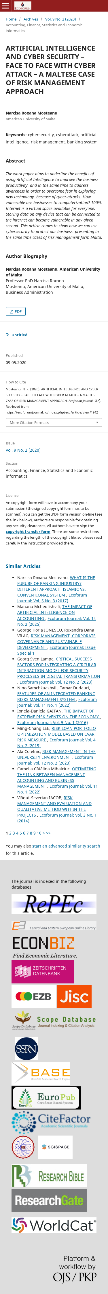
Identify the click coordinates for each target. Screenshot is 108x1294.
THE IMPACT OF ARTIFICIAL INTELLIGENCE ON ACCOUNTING (54, 612)
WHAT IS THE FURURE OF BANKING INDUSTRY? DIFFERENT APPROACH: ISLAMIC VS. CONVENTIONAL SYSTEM (56, 586)
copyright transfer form (28, 531)
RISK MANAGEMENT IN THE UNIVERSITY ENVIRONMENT (56, 754)
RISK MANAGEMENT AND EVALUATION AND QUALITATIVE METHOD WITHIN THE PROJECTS (54, 806)
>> (48, 833)
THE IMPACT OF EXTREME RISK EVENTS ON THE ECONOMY (58, 713)
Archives (31, 19)
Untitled (19, 334)
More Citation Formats (29, 422)
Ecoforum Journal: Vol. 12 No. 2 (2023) (56, 682)
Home (11, 19)
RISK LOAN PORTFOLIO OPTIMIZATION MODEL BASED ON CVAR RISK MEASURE (56, 734)
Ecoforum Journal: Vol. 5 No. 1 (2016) (52, 722)
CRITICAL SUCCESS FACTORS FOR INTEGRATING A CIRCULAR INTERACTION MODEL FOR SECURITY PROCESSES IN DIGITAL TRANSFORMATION (58, 667)
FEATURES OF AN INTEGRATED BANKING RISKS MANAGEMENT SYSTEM (56, 696)
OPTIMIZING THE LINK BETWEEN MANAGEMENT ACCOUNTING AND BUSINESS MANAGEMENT (56, 777)
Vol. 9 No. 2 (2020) (60, 19)
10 (39, 833)
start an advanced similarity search (66, 846)
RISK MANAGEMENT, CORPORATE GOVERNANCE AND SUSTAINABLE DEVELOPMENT (56, 641)
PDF (18, 311)
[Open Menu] (6, 6)
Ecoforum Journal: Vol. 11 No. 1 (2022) (57, 702)
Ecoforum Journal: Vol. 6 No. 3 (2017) (52, 597)
